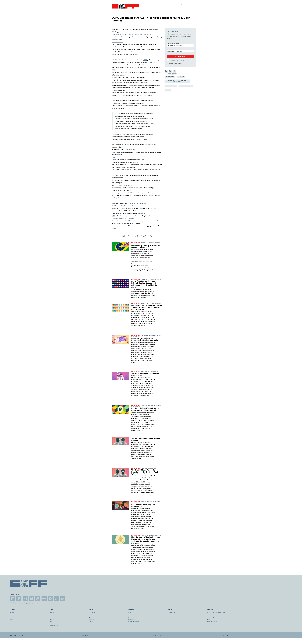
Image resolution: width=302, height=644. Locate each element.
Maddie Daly (146, 437)
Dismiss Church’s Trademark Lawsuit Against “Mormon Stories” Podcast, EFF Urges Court (146, 307)
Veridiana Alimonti (148, 242)
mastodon (12, 598)
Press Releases (132, 614)
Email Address (171, 48)
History (51, 617)
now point (128, 170)
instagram (25, 598)
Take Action (169, 4)
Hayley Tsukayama (154, 405)
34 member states (117, 42)
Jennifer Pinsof (147, 335)
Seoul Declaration (135, 203)
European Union (185, 86)
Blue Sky (31, 598)
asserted (135, 162)
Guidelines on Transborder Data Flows (124, 206)
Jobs (51, 621)
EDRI (139, 213)
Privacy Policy (157, 635)
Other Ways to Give (212, 621)
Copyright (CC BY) (16, 635)
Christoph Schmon (148, 535)
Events (130, 615)
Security (12, 615)
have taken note (130, 149)
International (170, 86)
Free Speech (170, 77)
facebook (18, 598)
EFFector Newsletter (133, 621)
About (149, 4)
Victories (52, 615)
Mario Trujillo (146, 279)
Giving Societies (211, 615)
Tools (175, 4)
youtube (37, 598)
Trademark (85, 635)
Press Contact (171, 612)
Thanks (225, 635)
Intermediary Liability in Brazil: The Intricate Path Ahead (145, 247)
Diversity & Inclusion (54, 625)
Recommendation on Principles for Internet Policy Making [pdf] (132, 34)
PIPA (126, 72)
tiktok (56, 598)
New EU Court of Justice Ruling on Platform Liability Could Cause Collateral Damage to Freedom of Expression (145, 540)
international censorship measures (123, 218)
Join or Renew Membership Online (216, 612)
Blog (129, 612)
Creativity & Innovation (94, 615)
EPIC (113, 216)
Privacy (91, 614)
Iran (114, 157)
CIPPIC (143, 213)
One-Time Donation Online (214, 614)
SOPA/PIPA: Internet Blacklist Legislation (177, 81)
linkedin (50, 598)
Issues (154, 4)
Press (11, 619)
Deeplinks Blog (135, 242)
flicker (44, 598)
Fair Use (181, 77)
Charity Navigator (34, 603)
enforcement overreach (138, 268)
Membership (13, 617)
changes (146, 253)
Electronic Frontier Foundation (125, 7)
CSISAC (123, 185)
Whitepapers (131, 619)
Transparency (92, 617)
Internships (52, 619)
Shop (180, 4)
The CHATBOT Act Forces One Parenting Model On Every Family (145, 471)
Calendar (52, 612)
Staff (51, 623)
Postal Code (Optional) (173, 43)
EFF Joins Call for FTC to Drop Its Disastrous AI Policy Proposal (145, 409)
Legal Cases (131, 617)
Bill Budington (154, 501)
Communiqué (116, 193)
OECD (114, 32)
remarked (145, 105)
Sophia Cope (146, 501)
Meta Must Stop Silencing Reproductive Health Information (145, 339)
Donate (186, 4)
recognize (138, 547)
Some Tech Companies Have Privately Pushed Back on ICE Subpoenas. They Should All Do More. (144, 284)
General (12, 612)
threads (62, 598)
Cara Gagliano (146, 303)
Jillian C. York (156, 335)
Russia (114, 159)
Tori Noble (145, 405)
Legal (11, 614)
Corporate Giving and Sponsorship (216, 617)
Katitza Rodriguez (118, 24)
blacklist (131, 85)
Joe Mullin (145, 371)
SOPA (114, 70)
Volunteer (52, 614)
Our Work (161, 4)
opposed (129, 185)
